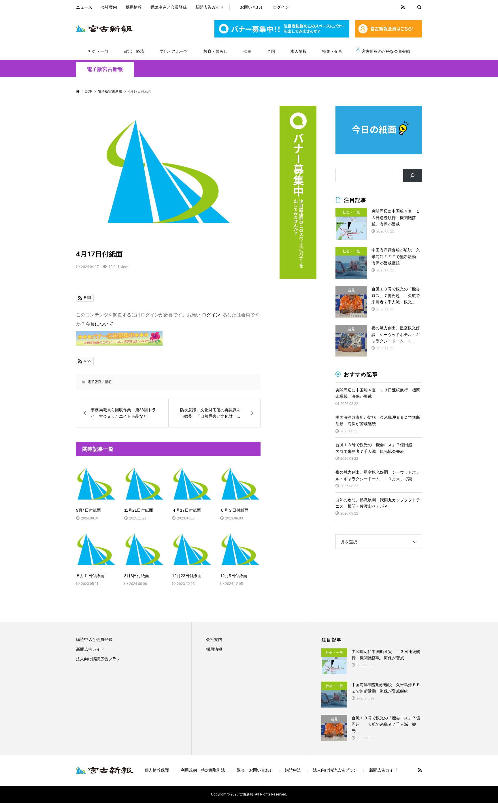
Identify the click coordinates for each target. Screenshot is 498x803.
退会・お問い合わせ (255, 770)
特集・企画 (332, 51)
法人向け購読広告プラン (98, 658)
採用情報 (134, 7)
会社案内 (109, 7)
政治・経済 (134, 51)
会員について (99, 324)
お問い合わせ (252, 7)
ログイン (281, 7)
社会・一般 (98, 51)
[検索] (412, 175)
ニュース (84, 7)
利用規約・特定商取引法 (203, 770)
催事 (247, 51)
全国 (271, 51)
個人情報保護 (157, 770)
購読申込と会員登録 (168, 7)
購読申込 (293, 770)
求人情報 (298, 51)
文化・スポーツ (174, 51)
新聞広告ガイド (209, 7)
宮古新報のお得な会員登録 (386, 51)
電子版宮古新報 (105, 69)
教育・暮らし (215, 51)
